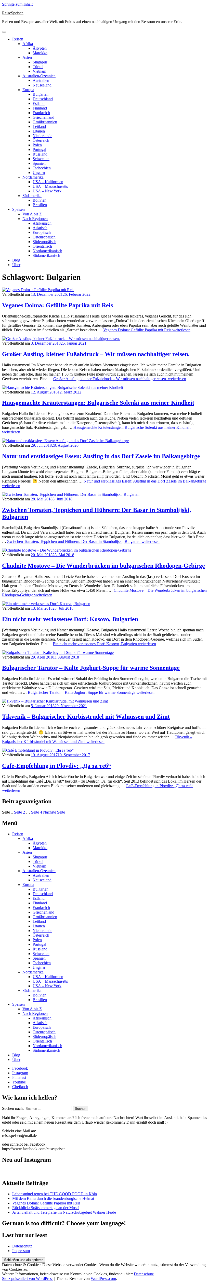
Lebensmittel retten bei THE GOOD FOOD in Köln (54, 1194)
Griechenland (43, 117)
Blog (16, 260)
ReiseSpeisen (12, 13)
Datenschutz (22, 1246)
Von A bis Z (32, 214)
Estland (39, 103)
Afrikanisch (42, 223)
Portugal (39, 149)
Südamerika (32, 195)
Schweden (41, 159)
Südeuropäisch (44, 241)
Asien (27, 57)
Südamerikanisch (46, 255)
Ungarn (39, 172)
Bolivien (39, 200)
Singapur (40, 62)
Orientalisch (42, 246)
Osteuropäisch (44, 237)
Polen (37, 145)
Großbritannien (45, 122)
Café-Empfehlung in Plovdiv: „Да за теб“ (56, 765)
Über (16, 264)
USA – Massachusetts (50, 186)
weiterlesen (146, 330)
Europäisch (42, 232)
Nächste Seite (54, 812)
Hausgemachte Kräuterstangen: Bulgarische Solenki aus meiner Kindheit (98, 402)
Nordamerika (33, 177)
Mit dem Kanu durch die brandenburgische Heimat (53, 1198)
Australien (41, 80)
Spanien (39, 163)
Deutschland (43, 99)
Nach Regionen (35, 218)
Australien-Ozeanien (39, 76)
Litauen (39, 131)
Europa (28, 89)
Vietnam (39, 71)
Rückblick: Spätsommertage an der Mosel (45, 1207)
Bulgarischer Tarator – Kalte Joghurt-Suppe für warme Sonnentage (91, 667)
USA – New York (47, 191)
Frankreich (41, 113)
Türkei (38, 66)
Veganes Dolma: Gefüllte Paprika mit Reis (57, 305)
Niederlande (42, 136)
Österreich (41, 140)
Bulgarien (40, 94)
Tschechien (42, 168)
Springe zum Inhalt (17, 4)
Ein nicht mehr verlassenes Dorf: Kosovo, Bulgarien (70, 619)
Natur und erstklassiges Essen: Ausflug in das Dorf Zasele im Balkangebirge (101, 456)
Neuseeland (42, 85)
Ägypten (40, 48)
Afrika (27, 43)
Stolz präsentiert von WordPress (27, 1278)
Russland (40, 154)
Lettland (39, 126)
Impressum (21, 1250)
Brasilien (40, 205)
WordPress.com (103, 1278)
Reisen (17, 39)
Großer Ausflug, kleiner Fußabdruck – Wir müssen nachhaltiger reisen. (96, 354)
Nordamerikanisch (47, 251)
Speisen (18, 209)
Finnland (40, 108)
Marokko (40, 53)
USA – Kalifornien (48, 182)
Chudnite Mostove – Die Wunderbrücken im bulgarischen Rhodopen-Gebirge (103, 565)
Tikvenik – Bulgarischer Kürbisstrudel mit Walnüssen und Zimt (86, 716)
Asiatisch (40, 228)
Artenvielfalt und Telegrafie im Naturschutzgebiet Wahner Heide (64, 1212)
